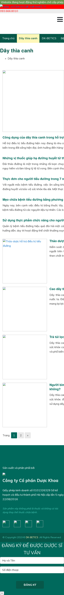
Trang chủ (8, 38)
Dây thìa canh (28, 38)
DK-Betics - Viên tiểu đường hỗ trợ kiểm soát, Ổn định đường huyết (28, 23)
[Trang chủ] (1, 58)
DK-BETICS (49, 38)
